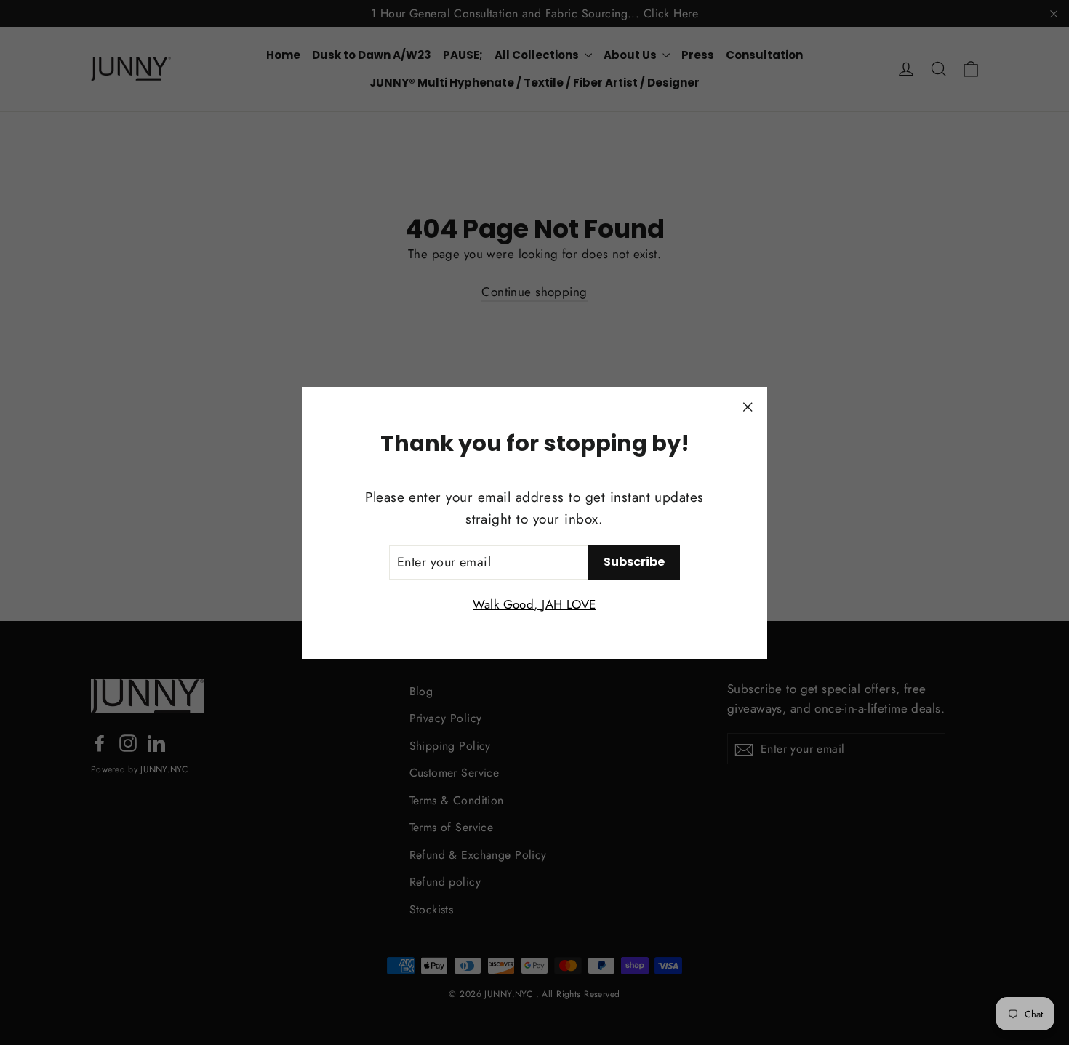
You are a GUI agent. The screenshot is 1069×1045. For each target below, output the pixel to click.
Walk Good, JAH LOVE (534, 603)
